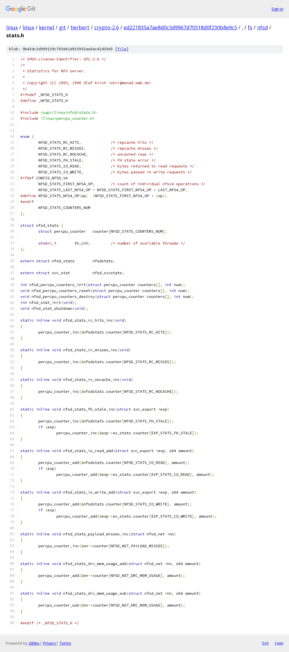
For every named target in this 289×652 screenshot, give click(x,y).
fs (250, 27)
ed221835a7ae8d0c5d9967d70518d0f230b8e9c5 (180, 27)
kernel (46, 27)
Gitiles (34, 643)
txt (265, 643)
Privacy (49, 643)
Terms (65, 643)
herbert (80, 27)
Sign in (277, 9)
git (62, 27)
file (121, 49)
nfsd (262, 27)
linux (12, 27)
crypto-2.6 (106, 27)
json (278, 643)
